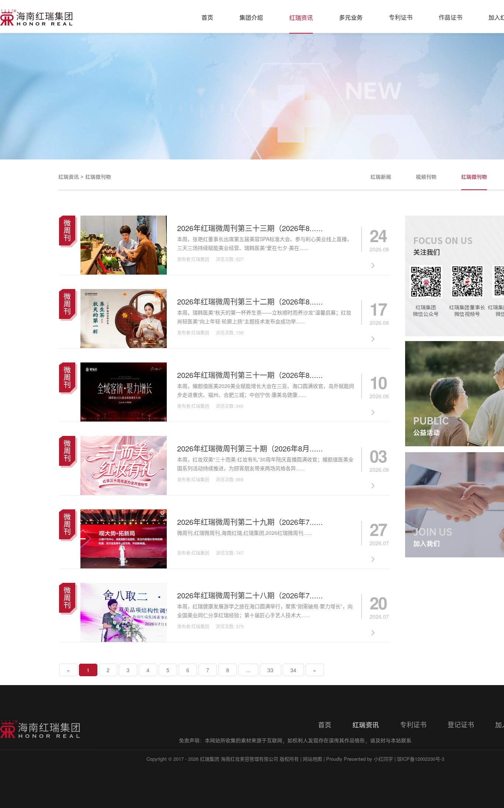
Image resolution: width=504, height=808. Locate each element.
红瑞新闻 (380, 176)
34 (293, 670)
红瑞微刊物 (98, 176)
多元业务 (351, 18)
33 (270, 670)
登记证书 (461, 725)
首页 (207, 18)
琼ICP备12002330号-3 (420, 758)
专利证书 (400, 18)
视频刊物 (426, 176)
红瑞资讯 (301, 18)
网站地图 (312, 758)
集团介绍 (251, 18)
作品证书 (450, 18)
